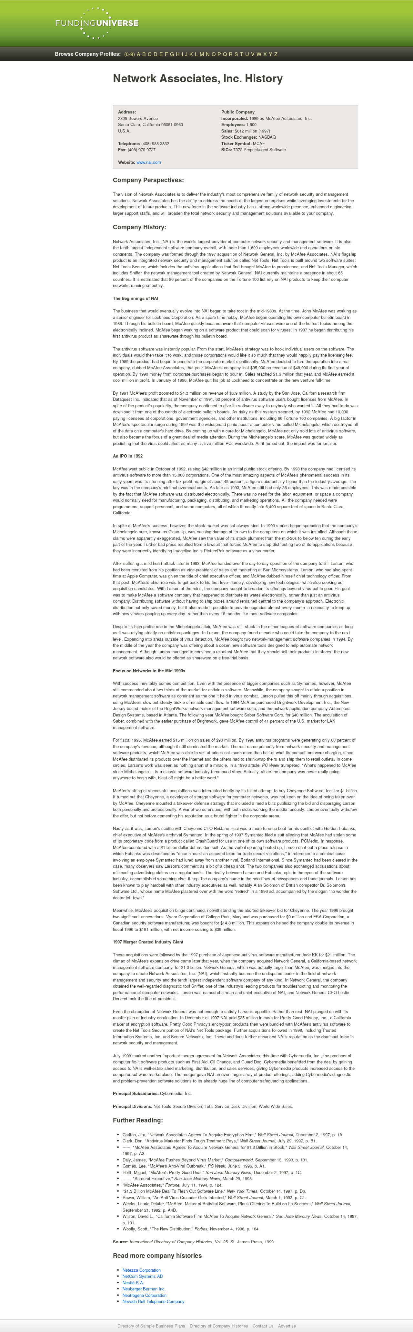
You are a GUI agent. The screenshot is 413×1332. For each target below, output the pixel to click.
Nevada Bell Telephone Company (154, 1301)
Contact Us (263, 1326)
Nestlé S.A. (133, 1282)
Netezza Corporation (142, 1270)
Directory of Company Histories (219, 1326)
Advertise (287, 1326)
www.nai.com (148, 162)
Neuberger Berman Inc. (144, 1289)
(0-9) (129, 54)
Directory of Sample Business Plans (151, 1326)
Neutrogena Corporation (144, 1295)
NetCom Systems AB (143, 1276)
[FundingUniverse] (97, 23)
